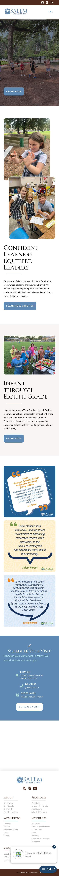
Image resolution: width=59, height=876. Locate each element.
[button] (52, 3)
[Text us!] (48, 870)
